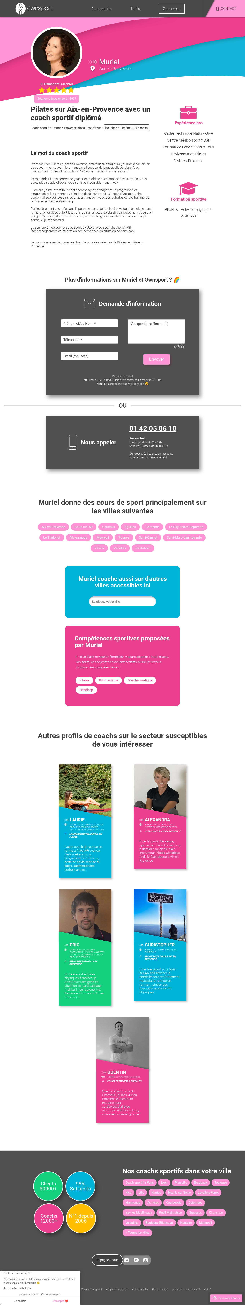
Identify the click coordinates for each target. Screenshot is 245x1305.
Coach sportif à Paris (139, 1182)
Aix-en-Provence (53, 527)
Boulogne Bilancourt (159, 1222)
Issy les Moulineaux (138, 1212)
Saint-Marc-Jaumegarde (184, 537)
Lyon (164, 1182)
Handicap (86, 690)
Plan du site (139, 1289)
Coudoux (108, 527)
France (56, 128)
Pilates (84, 680)
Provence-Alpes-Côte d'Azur (82, 128)
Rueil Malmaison (170, 1212)
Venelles (120, 548)
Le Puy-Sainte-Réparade (186, 527)
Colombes (195, 1202)
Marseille (181, 1182)
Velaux (99, 548)
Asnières (153, 1202)
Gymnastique (108, 680)
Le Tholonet (51, 537)
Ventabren (143, 548)
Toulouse (220, 1182)
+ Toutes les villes (137, 1232)
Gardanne (152, 527)
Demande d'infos (229, 1298)
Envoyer (156, 359)
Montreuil (205, 1222)
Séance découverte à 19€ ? (56, 98)
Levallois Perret (208, 1192)
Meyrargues (78, 537)
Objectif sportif (116, 1289)
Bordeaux (200, 1182)
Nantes (156, 1192)
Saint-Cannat (148, 537)
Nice (128, 1192)
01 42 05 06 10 (152, 429)
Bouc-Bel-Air (84, 527)
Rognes (123, 537)
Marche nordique (140, 680)
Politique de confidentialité (17, 1288)
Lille (141, 1192)
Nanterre (186, 1222)
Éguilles (130, 527)
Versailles (131, 1222)
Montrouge (132, 1202)
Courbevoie (173, 1202)
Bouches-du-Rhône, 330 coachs (126, 128)
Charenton (216, 1212)
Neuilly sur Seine (179, 1192)
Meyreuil (103, 537)
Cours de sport (91, 1289)
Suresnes (195, 1212)
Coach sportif (40, 128)
